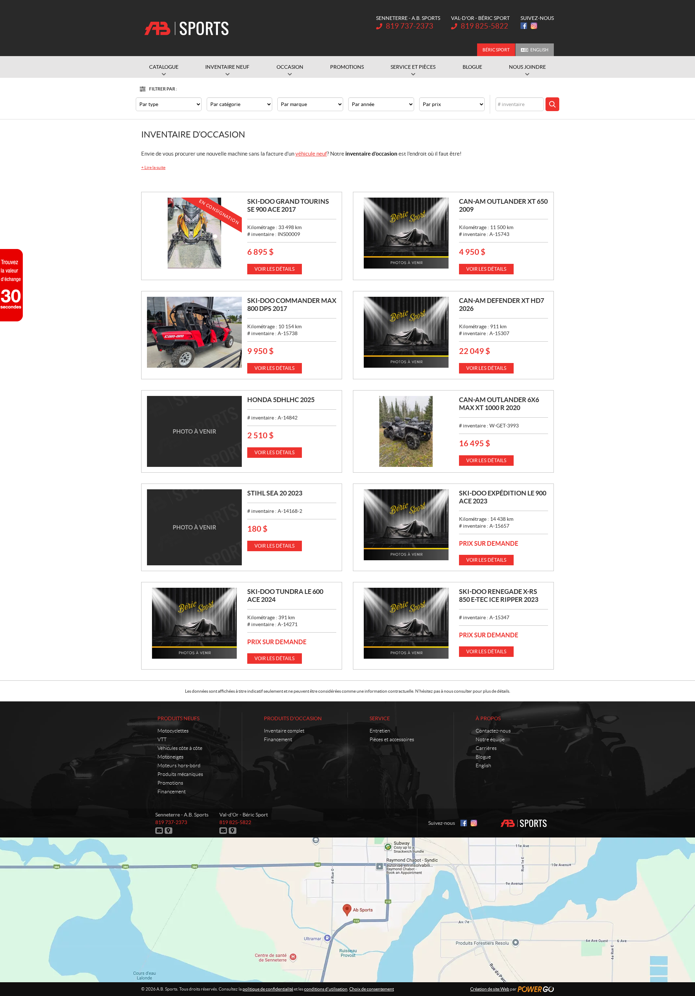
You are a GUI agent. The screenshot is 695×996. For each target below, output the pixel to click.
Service (380, 718)
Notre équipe (490, 739)
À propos (488, 718)
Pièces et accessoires (392, 739)
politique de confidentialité (268, 989)
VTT (162, 739)
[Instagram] (534, 25)
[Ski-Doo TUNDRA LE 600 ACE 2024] (194, 623)
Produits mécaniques (180, 774)
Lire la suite (153, 167)
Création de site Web (489, 989)
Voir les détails (274, 269)
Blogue (483, 757)
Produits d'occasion (293, 718)
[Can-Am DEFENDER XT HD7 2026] (406, 332)
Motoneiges (170, 757)
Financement (171, 791)
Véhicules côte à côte (179, 748)
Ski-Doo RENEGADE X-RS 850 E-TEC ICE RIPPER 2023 (498, 595)
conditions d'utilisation (326, 989)
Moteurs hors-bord (179, 765)
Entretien (380, 731)
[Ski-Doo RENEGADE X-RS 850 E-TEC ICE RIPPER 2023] (406, 623)
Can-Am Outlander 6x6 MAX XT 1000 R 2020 (499, 404)
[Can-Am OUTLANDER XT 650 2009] (406, 233)
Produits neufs (178, 718)
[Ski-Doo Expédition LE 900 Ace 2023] (406, 524)
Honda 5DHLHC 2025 (281, 400)
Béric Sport (496, 49)
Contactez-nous (493, 731)
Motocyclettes (173, 731)
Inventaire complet (284, 731)
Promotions (170, 783)
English (539, 49)
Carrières (486, 748)
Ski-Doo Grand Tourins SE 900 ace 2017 (288, 205)
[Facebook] (524, 25)
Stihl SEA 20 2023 (274, 493)
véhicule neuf (311, 154)
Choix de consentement (371, 989)
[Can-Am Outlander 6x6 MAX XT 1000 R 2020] (406, 431)
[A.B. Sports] (186, 28)
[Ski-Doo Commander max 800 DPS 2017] (194, 332)
